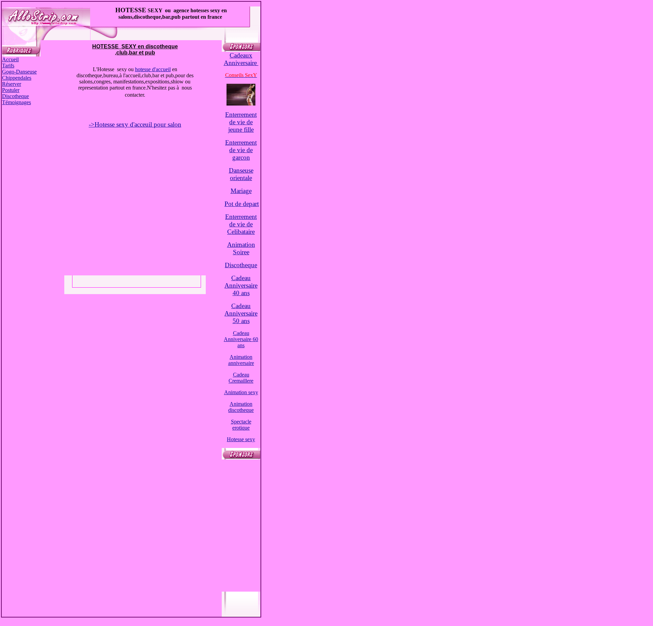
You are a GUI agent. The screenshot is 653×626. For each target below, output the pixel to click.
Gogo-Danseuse (19, 72)
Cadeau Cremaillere (241, 378)
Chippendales (16, 78)
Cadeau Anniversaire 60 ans (241, 339)
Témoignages (16, 102)
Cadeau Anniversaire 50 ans (240, 313)
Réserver (11, 84)
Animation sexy (241, 392)
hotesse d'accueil (153, 69)
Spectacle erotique (241, 425)
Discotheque (15, 96)
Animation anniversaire (241, 360)
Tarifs (8, 65)
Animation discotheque (241, 407)
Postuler (10, 90)
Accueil (10, 59)
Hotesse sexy (241, 439)
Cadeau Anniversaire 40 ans (240, 285)
